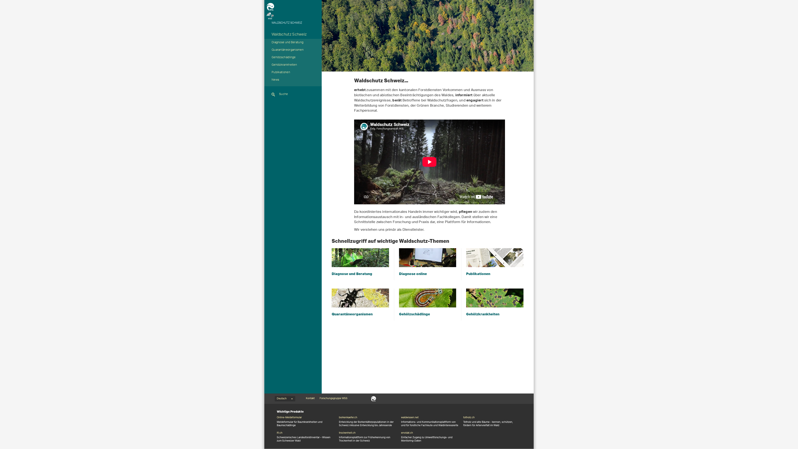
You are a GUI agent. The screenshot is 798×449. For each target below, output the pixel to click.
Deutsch (282, 398)
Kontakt (310, 398)
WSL (373, 398)
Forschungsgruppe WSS (333, 398)
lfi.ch (279, 433)
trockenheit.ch (347, 433)
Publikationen (281, 73)
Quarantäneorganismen (288, 50)
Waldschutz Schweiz (289, 35)
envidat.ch (407, 433)
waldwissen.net (410, 417)
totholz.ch (469, 417)
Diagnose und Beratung (287, 43)
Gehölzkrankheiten (284, 65)
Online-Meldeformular (289, 417)
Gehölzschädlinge (284, 58)
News (275, 80)
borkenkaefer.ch (348, 417)
